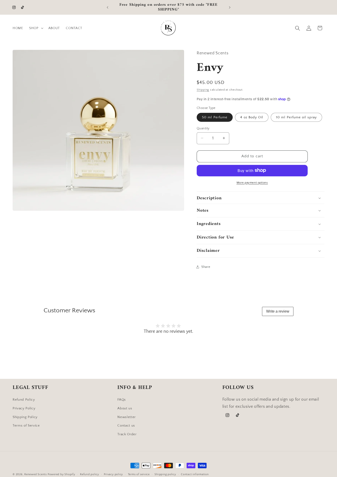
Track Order (126, 434)
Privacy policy (113, 474)
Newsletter (126, 417)
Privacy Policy (24, 408)
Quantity (203, 128)
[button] (35, 28)
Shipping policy (165, 474)
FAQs (121, 400)
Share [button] (205, 267)
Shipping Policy (25, 417)
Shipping (203, 89)
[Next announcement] (230, 7)
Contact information (195, 474)
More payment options (252, 182)
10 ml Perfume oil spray (296, 117)
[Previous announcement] (107, 7)
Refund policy (89, 474)
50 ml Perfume (214, 117)
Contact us (126, 425)
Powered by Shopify (61, 474)
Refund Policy (24, 400)
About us (124, 408)
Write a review (277, 311)
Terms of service (139, 474)
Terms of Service (26, 425)
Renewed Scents (36, 474)
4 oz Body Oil (251, 117)
